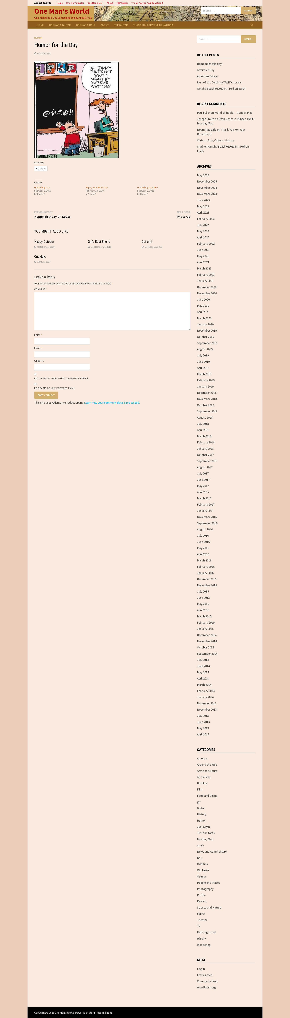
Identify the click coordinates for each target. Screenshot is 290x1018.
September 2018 (207, 411)
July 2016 (203, 535)
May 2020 (203, 306)
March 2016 (204, 560)
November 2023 (207, 194)
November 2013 (207, 709)
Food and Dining (207, 796)
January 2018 (205, 448)
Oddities (202, 864)
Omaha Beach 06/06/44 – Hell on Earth (221, 89)
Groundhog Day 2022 (147, 187)
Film (199, 789)
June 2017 (203, 480)
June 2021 (203, 250)
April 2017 (203, 492)
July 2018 (203, 424)
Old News (203, 870)
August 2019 (205, 349)
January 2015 (205, 629)
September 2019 (207, 343)
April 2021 (203, 262)
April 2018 (203, 430)
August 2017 (205, 467)
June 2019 (203, 362)
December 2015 (206, 579)
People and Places (208, 883)
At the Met (203, 777)
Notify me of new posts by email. (55, 388)
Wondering (204, 945)
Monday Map (205, 839)
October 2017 (205, 455)
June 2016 (203, 542)
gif (199, 802)
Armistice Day (205, 70)
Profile (201, 895)
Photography (205, 889)
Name (38, 334)
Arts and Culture (207, 771)
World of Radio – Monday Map (233, 113)
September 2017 (207, 461)
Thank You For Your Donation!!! (147, 2)
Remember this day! (210, 64)
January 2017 (205, 511)
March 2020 (204, 318)
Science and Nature (209, 907)
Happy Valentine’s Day (97, 187)
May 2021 (203, 256)
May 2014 (203, 672)
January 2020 (205, 324)
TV (198, 926)
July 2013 (203, 716)
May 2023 (203, 206)
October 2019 (205, 337)
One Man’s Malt (95, 2)
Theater (202, 920)
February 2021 (206, 275)
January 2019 (205, 386)
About (110, 2)
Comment (40, 289)
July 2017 (203, 473)
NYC (199, 858)
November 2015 (207, 585)
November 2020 (207, 293)
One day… (40, 257)
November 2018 (207, 399)
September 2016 (207, 523)
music (200, 845)
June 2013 (203, 722)
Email (38, 347)
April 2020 (203, 312)
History (201, 814)
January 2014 (205, 697)
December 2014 (206, 635)
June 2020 (203, 299)
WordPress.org (206, 987)
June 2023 (203, 200)
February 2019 (206, 380)
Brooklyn (202, 783)
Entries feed (204, 975)
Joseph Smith (205, 119)
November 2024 (207, 188)
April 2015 (203, 610)
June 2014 (203, 666)
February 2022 (206, 243)
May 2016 (203, 548)
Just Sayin (203, 827)
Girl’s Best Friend (99, 242)
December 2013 (206, 703)
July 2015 (203, 591)
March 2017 (204, 498)
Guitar (201, 808)
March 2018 (204, 436)
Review (201, 901)
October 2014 (205, 647)
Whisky (201, 938)
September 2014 (207, 653)
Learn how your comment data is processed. (112, 402)
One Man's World (61, 11)
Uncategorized (206, 932)
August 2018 (205, 417)
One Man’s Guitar (75, 2)
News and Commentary (212, 851)
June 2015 (203, 598)
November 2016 (207, 517)
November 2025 (207, 181)
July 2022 (203, 225)
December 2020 (206, 287)
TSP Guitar (122, 2)
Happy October (44, 242)
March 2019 (204, 374)
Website (39, 360)
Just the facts (206, 833)
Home (60, 2)
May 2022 (203, 231)
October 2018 (205, 405)
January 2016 (205, 573)
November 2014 (207, 641)
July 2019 (203, 355)
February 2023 (206, 219)
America (202, 758)
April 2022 (203, 237)
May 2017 (203, 486)
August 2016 (205, 529)
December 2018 (206, 393)
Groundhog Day (42, 187)
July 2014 (203, 660)
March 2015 (204, 616)
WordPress (95, 1012)
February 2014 (206, 691)
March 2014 (204, 685)
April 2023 (203, 212)
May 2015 (203, 604)
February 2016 (206, 567)
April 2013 (203, 734)
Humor (38, 37)
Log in (201, 969)
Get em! (147, 242)
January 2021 (205, 281)
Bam (109, 1012)
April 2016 (203, 554)
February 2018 (206, 442)
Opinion (202, 876)
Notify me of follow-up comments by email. (61, 378)
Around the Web (207, 764)
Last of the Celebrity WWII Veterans (219, 82)
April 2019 (203, 368)
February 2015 (206, 622)
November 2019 (207, 330)
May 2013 (203, 728)
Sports (201, 914)
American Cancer (207, 76)
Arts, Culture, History (221, 140)
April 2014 (203, 678)
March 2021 (204, 268)
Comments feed (207, 981)
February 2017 (206, 504)
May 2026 (203, 175)
